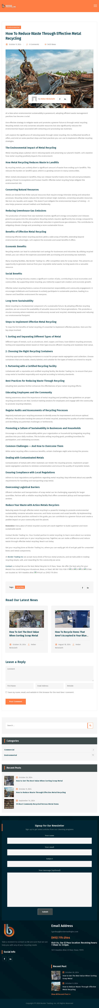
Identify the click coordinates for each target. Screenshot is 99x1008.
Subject (49, 859)
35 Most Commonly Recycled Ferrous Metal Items (37, 804)
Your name (49, 835)
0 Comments (34, 44)
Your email (49, 847)
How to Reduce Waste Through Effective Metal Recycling (41, 792)
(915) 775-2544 (60, 937)
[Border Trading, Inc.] (9, 6)
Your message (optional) (49, 870)
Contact (9, 566)
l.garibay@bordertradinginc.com (64, 932)
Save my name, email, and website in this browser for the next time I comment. (41, 692)
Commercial (9, 750)
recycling (20, 587)
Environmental (13, 27)
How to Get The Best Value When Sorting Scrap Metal (39, 781)
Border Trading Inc (15, 557)
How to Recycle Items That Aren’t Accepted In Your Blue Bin (71, 635)
